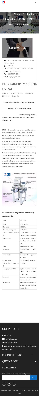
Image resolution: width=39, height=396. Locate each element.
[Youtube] (14, 384)
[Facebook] (4, 384)
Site (18, 96)
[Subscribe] (33, 377)
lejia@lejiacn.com (14, 77)
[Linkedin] (9, 384)
